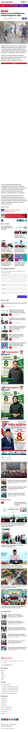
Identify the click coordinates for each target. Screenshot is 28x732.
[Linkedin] (15, 719)
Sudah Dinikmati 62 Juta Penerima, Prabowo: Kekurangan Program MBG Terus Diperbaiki (20, 250)
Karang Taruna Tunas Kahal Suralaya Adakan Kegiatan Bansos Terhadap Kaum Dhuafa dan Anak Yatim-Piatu (17, 648)
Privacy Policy (4, 711)
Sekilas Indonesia (7, 2)
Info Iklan (3, 703)
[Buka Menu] (24, 2)
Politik (2, 679)
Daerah (6, 11)
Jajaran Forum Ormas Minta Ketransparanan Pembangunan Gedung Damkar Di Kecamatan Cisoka (17, 615)
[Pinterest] (7, 719)
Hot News (3, 677)
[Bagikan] (26, 18)
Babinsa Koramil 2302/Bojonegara (10, 689)
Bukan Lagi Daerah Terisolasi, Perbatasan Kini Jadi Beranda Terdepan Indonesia (6, 264)
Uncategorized (5, 603)
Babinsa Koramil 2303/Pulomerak (10, 687)
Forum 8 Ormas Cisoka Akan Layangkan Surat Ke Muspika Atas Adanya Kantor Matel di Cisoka (16, 622)
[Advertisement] (14, 123)
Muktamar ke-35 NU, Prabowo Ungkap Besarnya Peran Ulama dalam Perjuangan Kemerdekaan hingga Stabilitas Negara (20, 236)
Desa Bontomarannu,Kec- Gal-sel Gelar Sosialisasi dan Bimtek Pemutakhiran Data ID (16, 641)
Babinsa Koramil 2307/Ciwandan (10, 691)
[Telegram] (23, 220)
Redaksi (3, 713)
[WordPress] (10, 719)
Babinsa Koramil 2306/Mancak (13, 210)
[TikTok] (17, 719)
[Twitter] (20, 220)
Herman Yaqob (7, 18)
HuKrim (2, 675)
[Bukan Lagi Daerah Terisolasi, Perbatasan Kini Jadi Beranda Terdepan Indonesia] (7, 257)
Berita (2, 11)
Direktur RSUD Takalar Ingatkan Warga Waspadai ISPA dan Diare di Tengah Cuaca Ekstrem (17, 481)
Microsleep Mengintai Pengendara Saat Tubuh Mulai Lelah (7, 228)
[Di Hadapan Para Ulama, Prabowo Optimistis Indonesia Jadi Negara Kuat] (7, 244)
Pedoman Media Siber (6, 707)
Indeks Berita (4, 698)
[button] (21, 2)
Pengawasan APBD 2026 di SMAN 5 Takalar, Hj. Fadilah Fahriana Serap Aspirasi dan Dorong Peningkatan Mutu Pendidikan (16, 494)
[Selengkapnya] (14, 457)
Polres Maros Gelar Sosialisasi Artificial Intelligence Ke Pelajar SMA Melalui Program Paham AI (13, 607)
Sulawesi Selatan (6, 684)
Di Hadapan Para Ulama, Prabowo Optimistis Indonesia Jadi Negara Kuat (7, 250)
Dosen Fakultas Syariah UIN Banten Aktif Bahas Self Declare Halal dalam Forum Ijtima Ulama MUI (17, 635)
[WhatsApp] (26, 220)
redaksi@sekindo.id (7, 665)
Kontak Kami (4, 705)
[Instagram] (12, 719)
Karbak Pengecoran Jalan (9, 211)
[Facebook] (18, 220)
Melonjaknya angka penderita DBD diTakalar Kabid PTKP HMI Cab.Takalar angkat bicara (17, 628)
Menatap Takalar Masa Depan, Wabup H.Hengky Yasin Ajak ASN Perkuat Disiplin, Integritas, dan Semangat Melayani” (17, 487)
